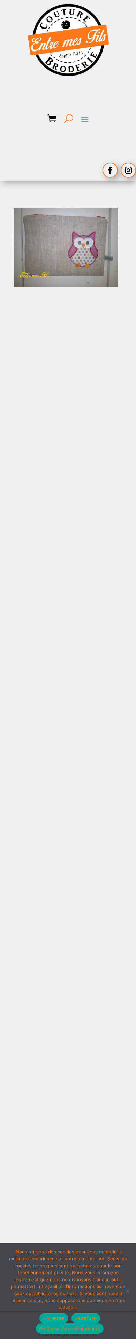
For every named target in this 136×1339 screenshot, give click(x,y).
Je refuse (86, 1318)
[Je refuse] (127, 1291)
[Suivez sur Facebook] (110, 170)
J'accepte (54, 1318)
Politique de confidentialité (69, 1328)
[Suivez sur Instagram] (128, 170)
